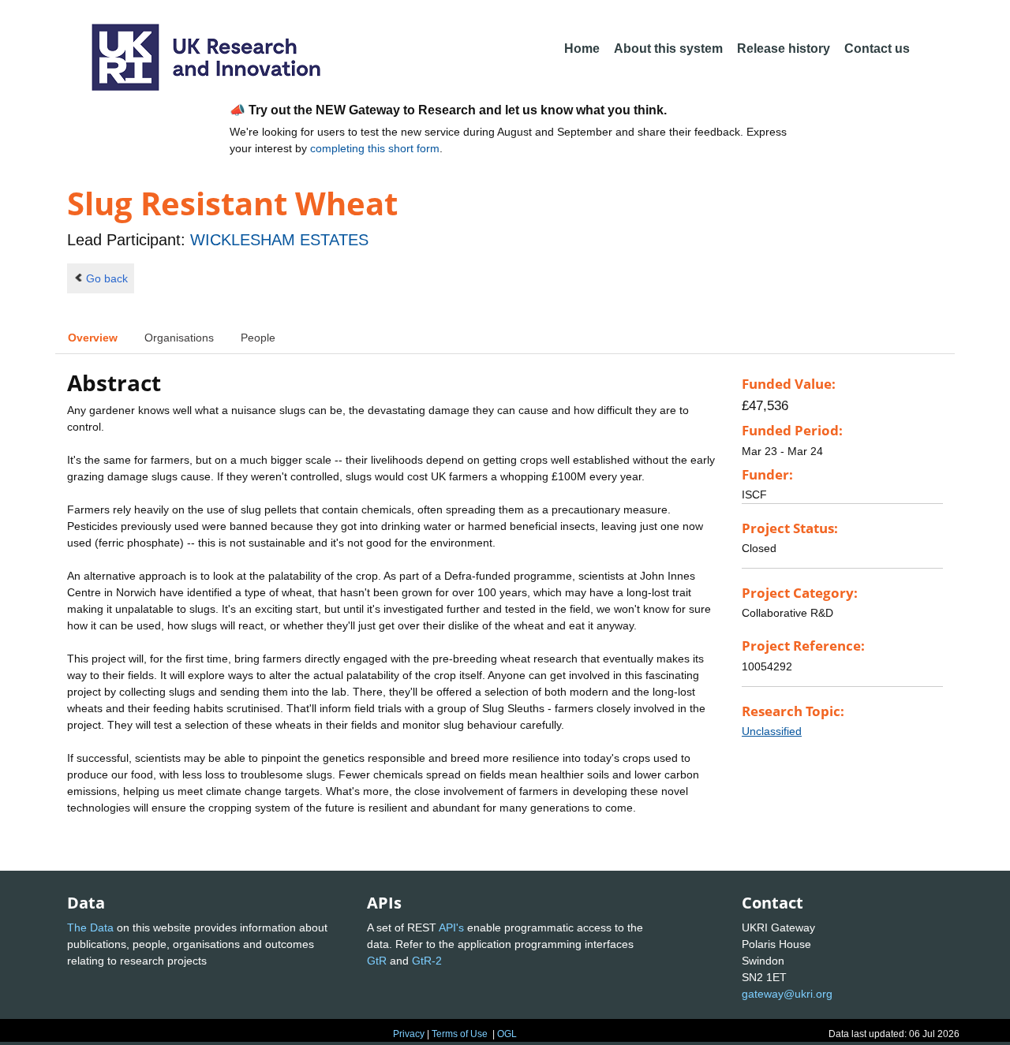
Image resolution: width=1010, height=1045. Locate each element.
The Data (90, 927)
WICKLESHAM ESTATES (279, 239)
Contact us (877, 48)
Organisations (179, 337)
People (258, 337)
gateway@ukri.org (787, 993)
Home (582, 48)
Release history (783, 48)
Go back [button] (107, 278)
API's (451, 927)
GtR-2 (427, 960)
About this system (668, 48)
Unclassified (772, 731)
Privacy (409, 1033)
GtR (377, 960)
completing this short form (375, 148)
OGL (507, 1033)
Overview (93, 337)
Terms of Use (460, 1033)
